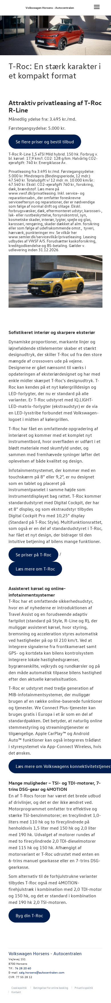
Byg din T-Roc (29, 915)
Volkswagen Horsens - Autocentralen (50, 7)
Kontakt (16, 992)
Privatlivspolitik (84, 987)
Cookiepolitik (19, 987)
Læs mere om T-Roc (35, 569)
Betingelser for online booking (50, 987)
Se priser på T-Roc (33, 554)
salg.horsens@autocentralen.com (41, 972)
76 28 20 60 (23, 968)
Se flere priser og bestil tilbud (45, 141)
